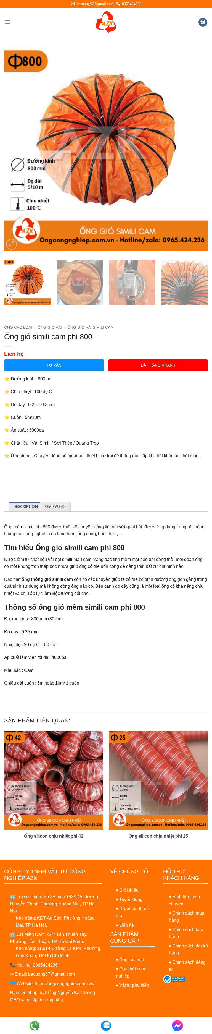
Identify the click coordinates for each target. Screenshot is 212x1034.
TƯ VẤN (54, 365)
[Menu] (7, 22)
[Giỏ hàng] (202, 22)
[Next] (197, 149)
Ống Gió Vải (50, 327)
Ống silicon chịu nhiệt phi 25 (158, 836)
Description (25, 506)
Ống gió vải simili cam (90, 327)
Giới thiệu (129, 890)
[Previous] (15, 149)
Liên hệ (126, 925)
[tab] (26, 506)
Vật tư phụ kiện (134, 985)
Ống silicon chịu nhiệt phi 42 (53, 836)
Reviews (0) (55, 506)
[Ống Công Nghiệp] (106, 22)
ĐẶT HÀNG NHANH (158, 365)
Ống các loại (131, 959)
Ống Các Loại (18, 327)
